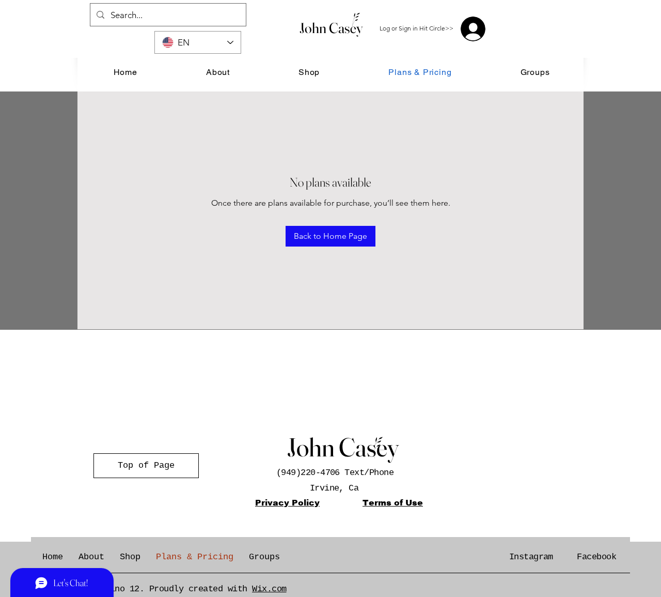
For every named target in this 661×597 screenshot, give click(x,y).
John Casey (331, 28)
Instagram (531, 557)
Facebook (596, 557)
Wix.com (269, 589)
